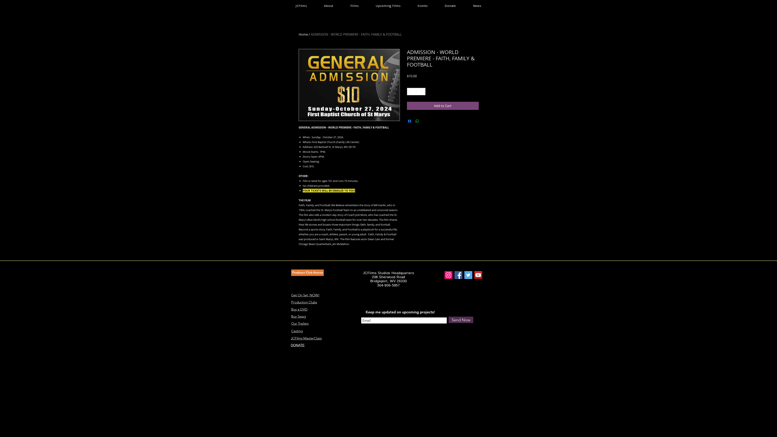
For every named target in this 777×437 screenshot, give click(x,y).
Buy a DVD (299, 309)
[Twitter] (468, 275)
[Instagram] (448, 275)
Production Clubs (304, 302)
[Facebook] (458, 275)
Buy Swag (298, 316)
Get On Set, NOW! (305, 295)
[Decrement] (410, 91)
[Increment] (422, 91)
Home (303, 34)
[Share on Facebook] (409, 121)
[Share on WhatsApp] (417, 121)
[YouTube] (478, 275)
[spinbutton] (416, 91)
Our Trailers (300, 323)
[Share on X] (424, 121)
